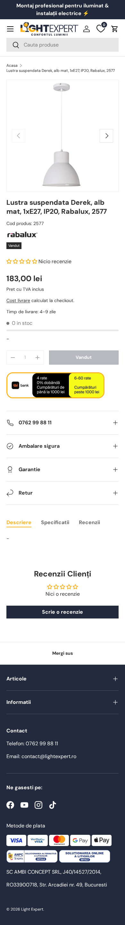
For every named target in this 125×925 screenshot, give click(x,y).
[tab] (18, 522)
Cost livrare (18, 300)
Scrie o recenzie (62, 612)
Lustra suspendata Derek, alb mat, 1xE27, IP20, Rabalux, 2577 (60, 70)
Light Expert (32, 909)
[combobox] (62, 45)
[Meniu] (10, 29)
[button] (115, 29)
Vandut (84, 357)
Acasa (12, 65)
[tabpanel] (62, 538)
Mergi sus (62, 653)
